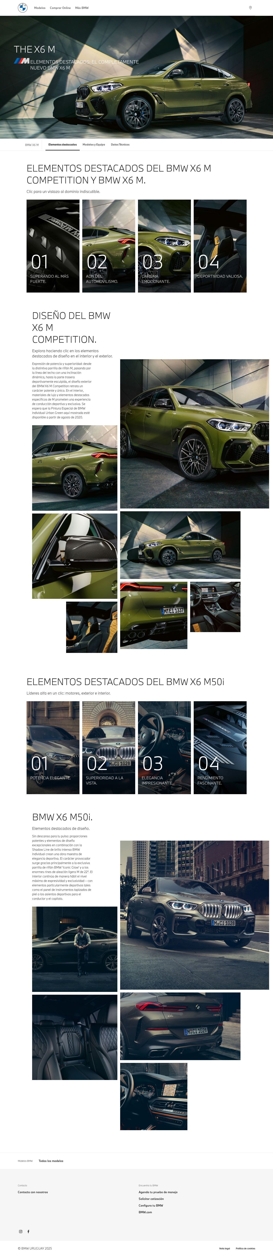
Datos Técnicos (120, 144)
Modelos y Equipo (94, 144)
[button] (53, 246)
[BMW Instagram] (20, 1232)
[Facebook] (28, 1232)
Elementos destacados (62, 144)
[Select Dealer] (250, 8)
